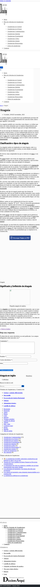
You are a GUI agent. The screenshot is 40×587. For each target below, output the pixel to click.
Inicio (5, 19)
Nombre (3, 356)
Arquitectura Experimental (15, 36)
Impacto (6, 417)
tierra (32, 154)
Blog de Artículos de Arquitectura (14, 527)
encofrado (15, 137)
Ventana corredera (9, 419)
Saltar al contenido (5, 1)
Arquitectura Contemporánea (15, 31)
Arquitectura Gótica (13, 38)
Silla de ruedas (8, 431)
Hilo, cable (7, 424)
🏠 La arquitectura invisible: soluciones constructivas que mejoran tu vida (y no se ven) (20, 459)
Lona (5, 574)
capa (38, 185)
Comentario (4, 341)
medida (12, 206)
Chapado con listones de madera (13, 566)
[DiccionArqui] (5, 15)
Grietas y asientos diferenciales (13, 393)
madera (11, 173)
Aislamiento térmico (10, 403)
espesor (2, 221)
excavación (3, 188)
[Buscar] (23, 386)
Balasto (6, 571)
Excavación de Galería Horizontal (14, 398)
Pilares (6, 414)
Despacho (7, 410)
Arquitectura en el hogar (14, 29)
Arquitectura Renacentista (15, 43)
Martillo (6, 429)
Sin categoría (7, 452)
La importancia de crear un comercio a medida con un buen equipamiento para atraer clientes (21, 466)
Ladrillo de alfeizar (9, 406)
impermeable (4, 139)
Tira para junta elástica (11, 569)
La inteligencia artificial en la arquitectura (16, 475)
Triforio (6, 400)
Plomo (6, 427)
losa (9, 208)
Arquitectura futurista (13, 34)
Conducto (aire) (8, 426)
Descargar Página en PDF (21, 238)
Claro (5, 415)
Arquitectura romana (13, 41)
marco (10, 228)
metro (31, 208)
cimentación (35, 165)
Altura (5, 412)
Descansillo (7, 395)
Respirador (7, 409)
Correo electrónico (6, 360)
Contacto (6, 48)
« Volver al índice (5, 329)
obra (5, 136)
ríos (23, 312)
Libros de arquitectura (13, 46)
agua (15, 311)
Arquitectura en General (14, 26)
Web (1, 363)
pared (3, 158)
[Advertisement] (20, 260)
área (23, 134)
